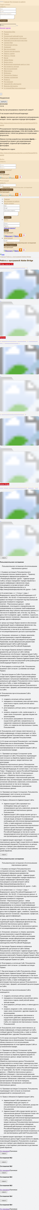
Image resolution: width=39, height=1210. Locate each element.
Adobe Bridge (8, 60)
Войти (2, 172)
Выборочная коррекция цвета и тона (17, 64)
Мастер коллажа (9, 49)
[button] (4, 178)
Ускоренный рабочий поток (13, 36)
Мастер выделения (10, 69)
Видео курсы (8, 62)
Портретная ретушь (11, 45)
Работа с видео (9, 53)
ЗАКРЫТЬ (4, 102)
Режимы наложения (11, 77)
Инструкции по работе (17, 2)
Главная (6, 2)
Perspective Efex (9, 32)
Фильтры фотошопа (11, 86)
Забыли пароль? (6, 170)
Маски (6, 58)
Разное (6, 34)
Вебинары (7, 73)
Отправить (4, 21)
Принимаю (17, 187)
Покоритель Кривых (11, 75)
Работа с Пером (9, 56)
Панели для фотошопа (12, 51)
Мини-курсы (8, 71)
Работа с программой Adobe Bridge (18, 257)
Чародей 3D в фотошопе (12, 84)
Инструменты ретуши (11, 66)
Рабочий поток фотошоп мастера (15, 40)
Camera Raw (8, 43)
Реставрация (8, 82)
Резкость (7, 79)
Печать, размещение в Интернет (15, 38)
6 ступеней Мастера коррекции (15, 88)
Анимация (7, 47)
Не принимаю (5, 1151)
